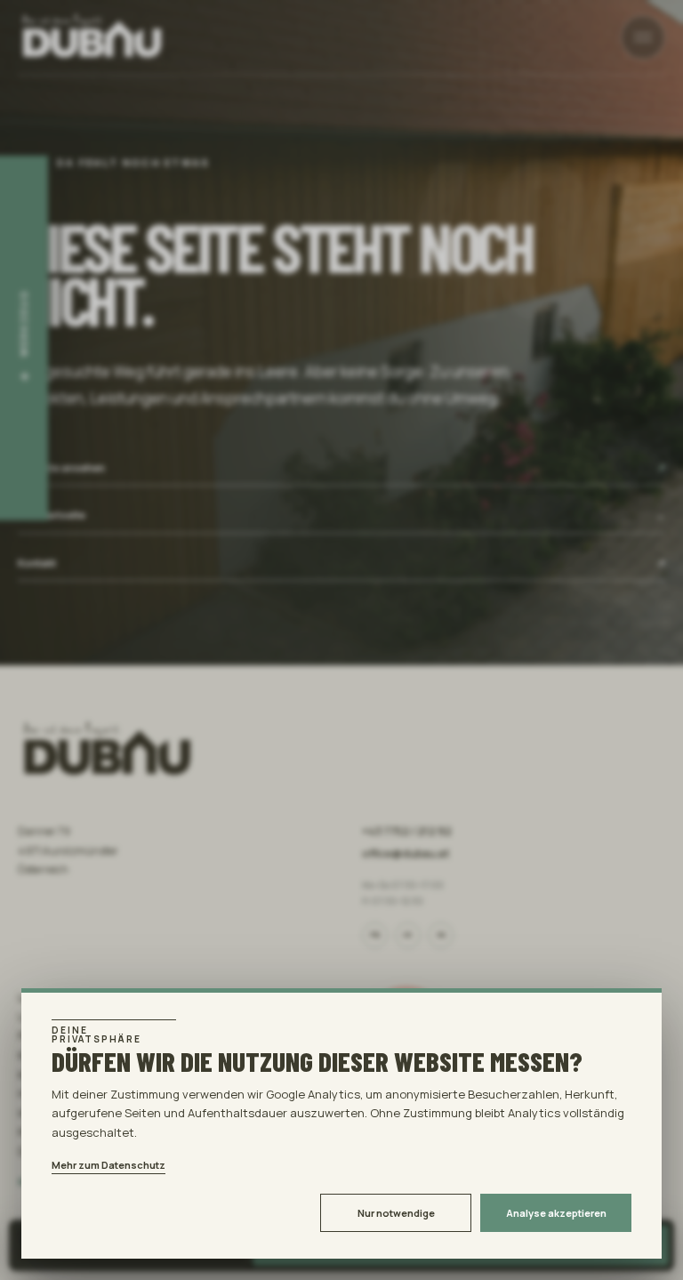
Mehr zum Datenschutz (108, 1164)
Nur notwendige (396, 1213)
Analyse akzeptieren (556, 1213)
